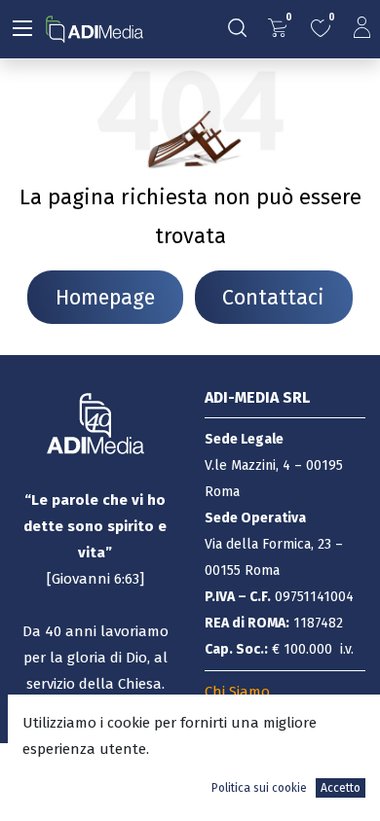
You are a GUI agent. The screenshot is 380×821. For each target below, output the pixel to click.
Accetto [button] (341, 788)
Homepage (105, 297)
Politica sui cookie (259, 788)
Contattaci (273, 297)
